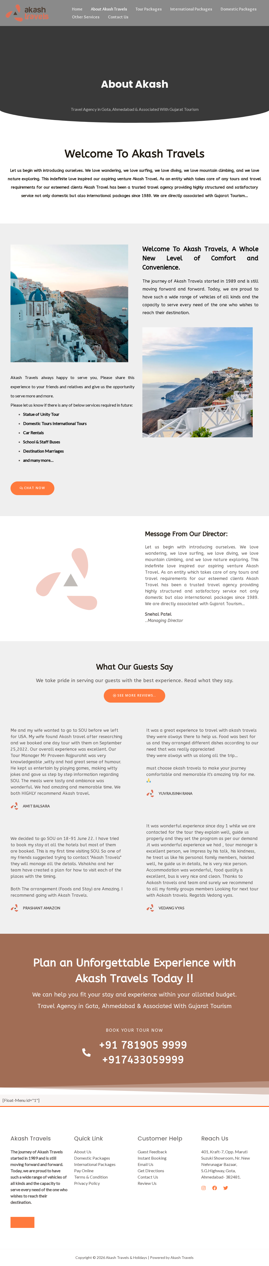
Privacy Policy (87, 1183)
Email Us (145, 1164)
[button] (32, 488)
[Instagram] (203, 1188)
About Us (82, 1151)
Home (77, 9)
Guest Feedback (152, 1151)
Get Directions (151, 1170)
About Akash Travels (109, 9)
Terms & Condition (91, 1176)
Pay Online (84, 1170)
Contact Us (118, 16)
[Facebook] (214, 1188)
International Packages (191, 9)
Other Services (86, 16)
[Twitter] (225, 1188)
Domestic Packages (239, 9)
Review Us (147, 1183)
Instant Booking (152, 1157)
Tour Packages (149, 9)
